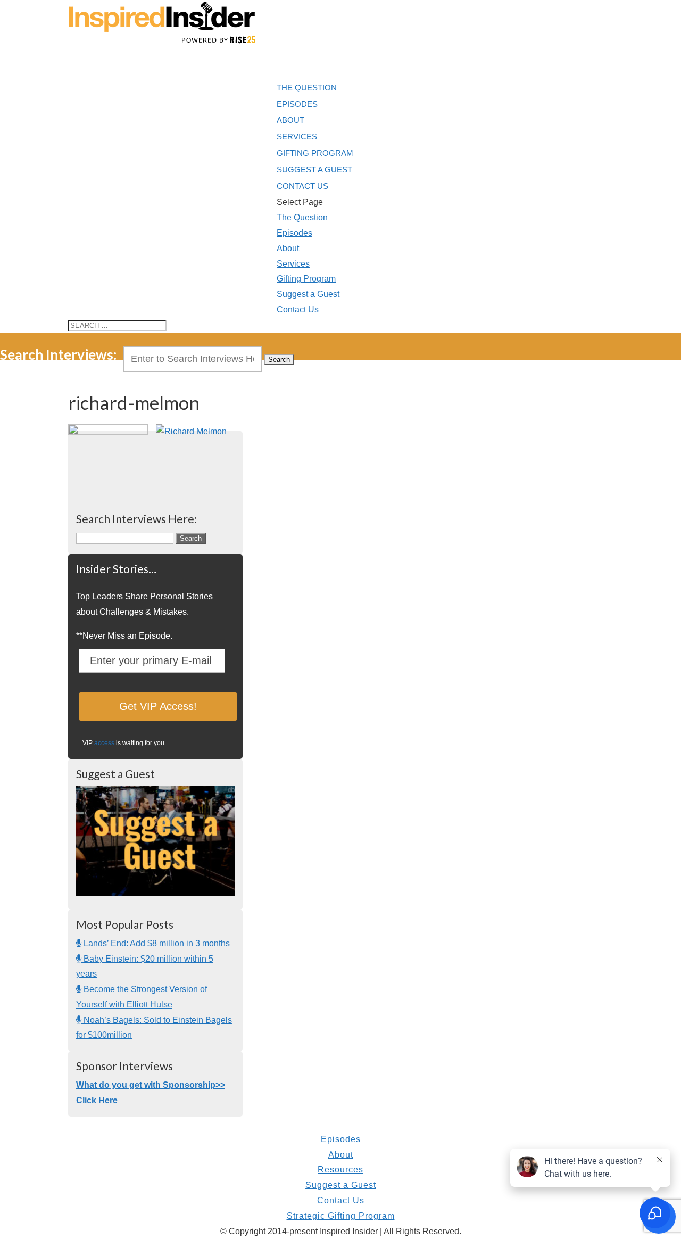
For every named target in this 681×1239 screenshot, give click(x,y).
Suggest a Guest (308, 294)
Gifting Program (315, 153)
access (104, 743)
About (288, 248)
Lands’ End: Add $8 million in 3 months (155, 943)
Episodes (294, 232)
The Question (302, 217)
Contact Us (298, 309)
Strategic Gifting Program (341, 1215)
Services (293, 263)
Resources (340, 1169)
